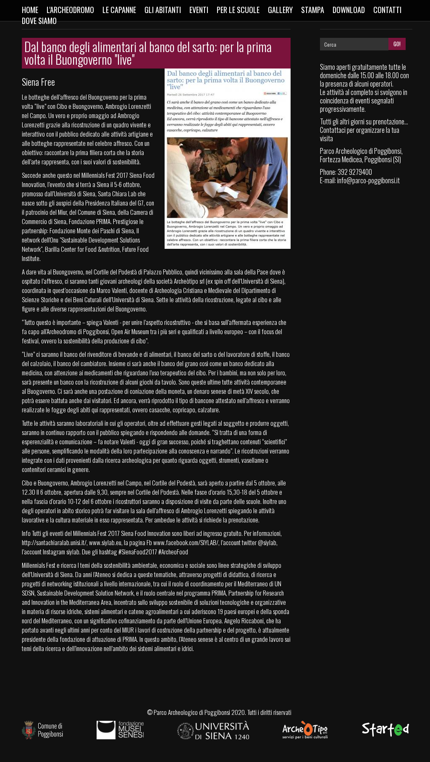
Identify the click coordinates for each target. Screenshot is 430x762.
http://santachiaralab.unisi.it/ (54, 542)
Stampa (312, 9)
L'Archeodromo (70, 9)
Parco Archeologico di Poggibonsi (192, 712)
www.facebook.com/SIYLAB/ (185, 542)
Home (30, 9)
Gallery (280, 9)
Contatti (387, 9)
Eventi (198, 9)
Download (349, 9)
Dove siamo (39, 20)
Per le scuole (238, 9)
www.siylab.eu (105, 542)
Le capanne (119, 9)
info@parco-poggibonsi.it (368, 180)
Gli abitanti (162, 9)
